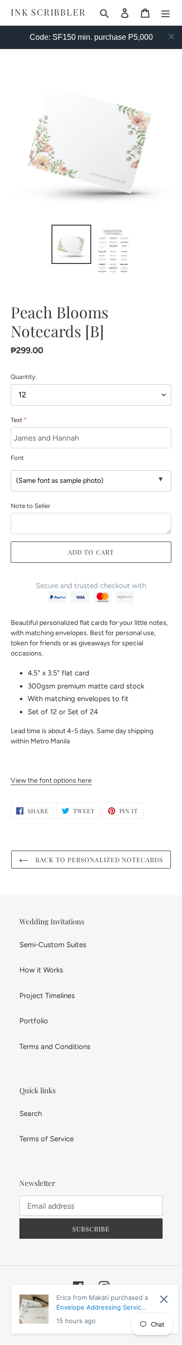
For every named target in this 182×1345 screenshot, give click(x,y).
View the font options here (51, 780)
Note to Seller (30, 505)
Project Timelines (47, 995)
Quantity (23, 376)
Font (17, 457)
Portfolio (33, 1021)
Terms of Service (46, 1138)
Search (30, 1113)
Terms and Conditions (54, 1046)
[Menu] (165, 12)
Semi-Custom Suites (52, 944)
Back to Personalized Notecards (98, 859)
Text (19, 420)
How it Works (41, 970)
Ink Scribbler (48, 12)
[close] (171, 36)
